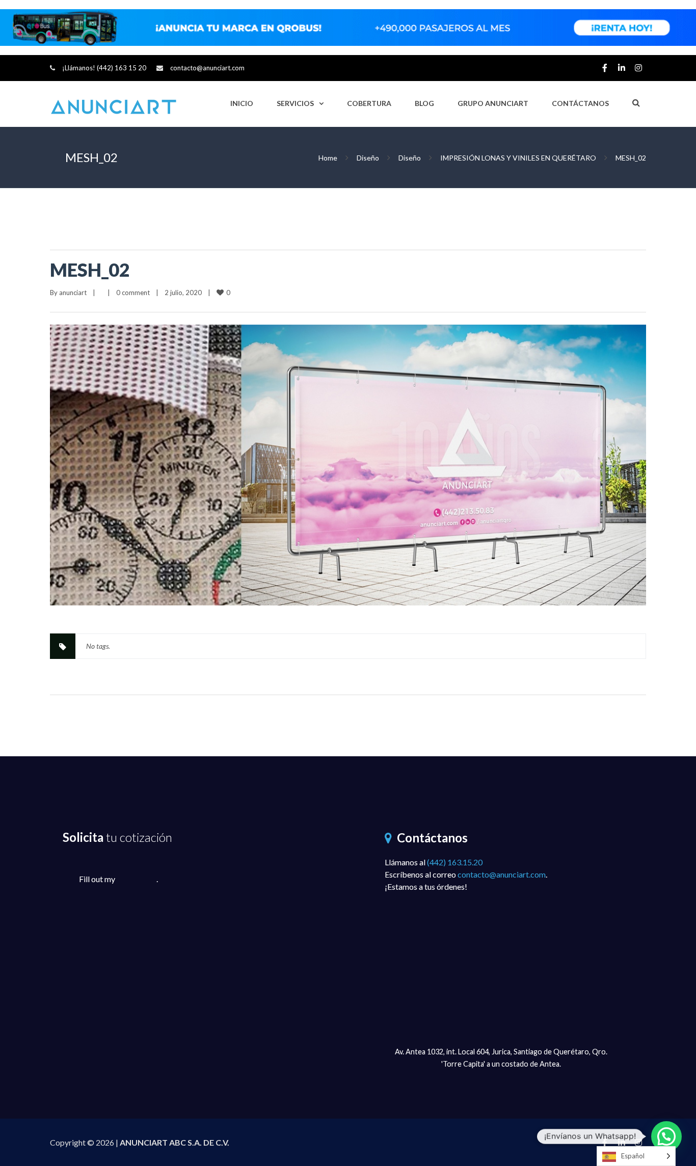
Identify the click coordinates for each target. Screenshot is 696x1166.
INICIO (241, 103)
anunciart (73, 292)
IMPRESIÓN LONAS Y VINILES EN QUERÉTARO (518, 157)
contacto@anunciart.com (207, 68)
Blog (424, 103)
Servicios (295, 103)
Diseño (368, 157)
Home (327, 157)
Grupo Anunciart (493, 103)
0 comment (133, 292)
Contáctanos (580, 103)
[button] (666, 1136)
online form (136, 879)
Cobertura (369, 103)
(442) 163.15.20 (455, 862)
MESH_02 (90, 269)
